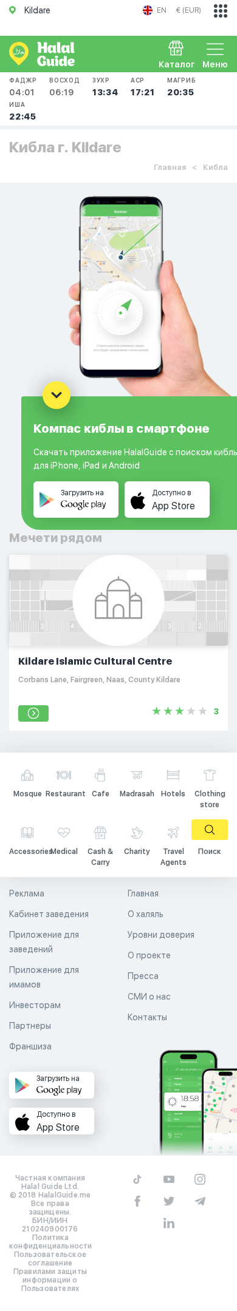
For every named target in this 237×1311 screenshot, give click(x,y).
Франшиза (30, 1046)
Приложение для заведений (44, 942)
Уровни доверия (161, 935)
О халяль (145, 914)
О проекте (149, 955)
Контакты (147, 1017)
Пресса (143, 976)
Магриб (181, 86)
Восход (64, 86)
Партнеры (30, 1026)
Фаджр (23, 86)
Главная (170, 167)
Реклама (26, 893)
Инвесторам (35, 1005)
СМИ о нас (149, 996)
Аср (143, 86)
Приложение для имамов (44, 977)
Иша (22, 111)
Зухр (105, 86)
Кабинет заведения (49, 914)
